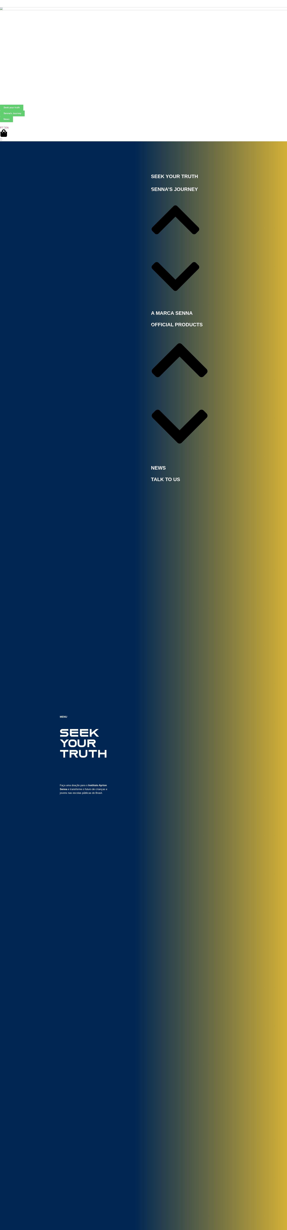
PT (1, 127)
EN (7, 127)
